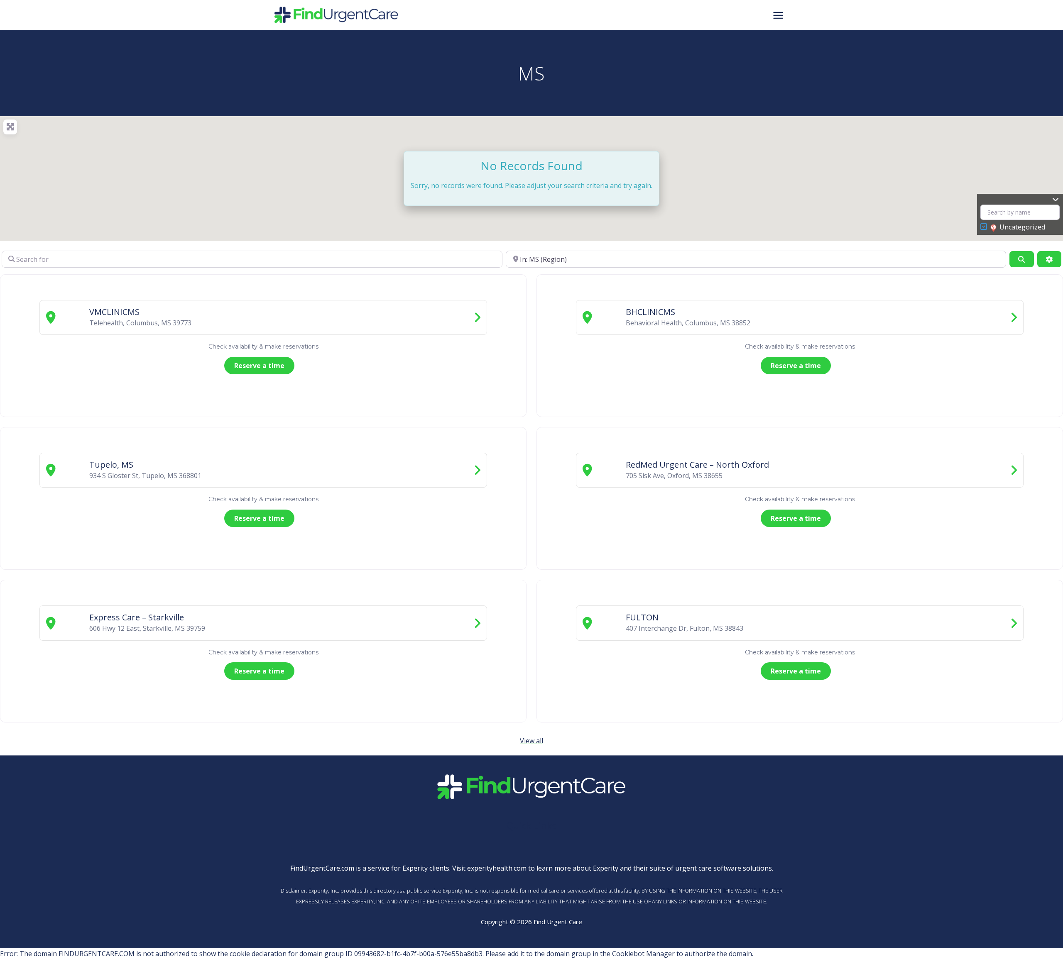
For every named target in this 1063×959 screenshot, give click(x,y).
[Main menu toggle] (778, 15)
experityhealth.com (497, 868)
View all (531, 740)
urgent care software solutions (723, 868)
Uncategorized (1022, 227)
